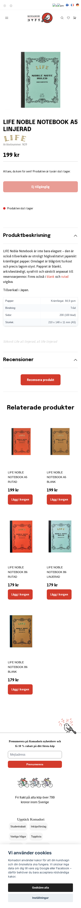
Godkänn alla (40, 887)
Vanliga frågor (18, 836)
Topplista (36, 836)
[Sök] (62, 18)
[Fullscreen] (40, 80)
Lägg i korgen (20, 499)
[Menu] (6, 18)
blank (50, 276)
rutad (65, 276)
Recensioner (18, 359)
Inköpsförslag (38, 826)
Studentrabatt (18, 826)
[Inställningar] (4, 5)
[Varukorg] (75, 18)
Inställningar (40, 897)
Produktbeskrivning (27, 235)
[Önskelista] (68, 18)
